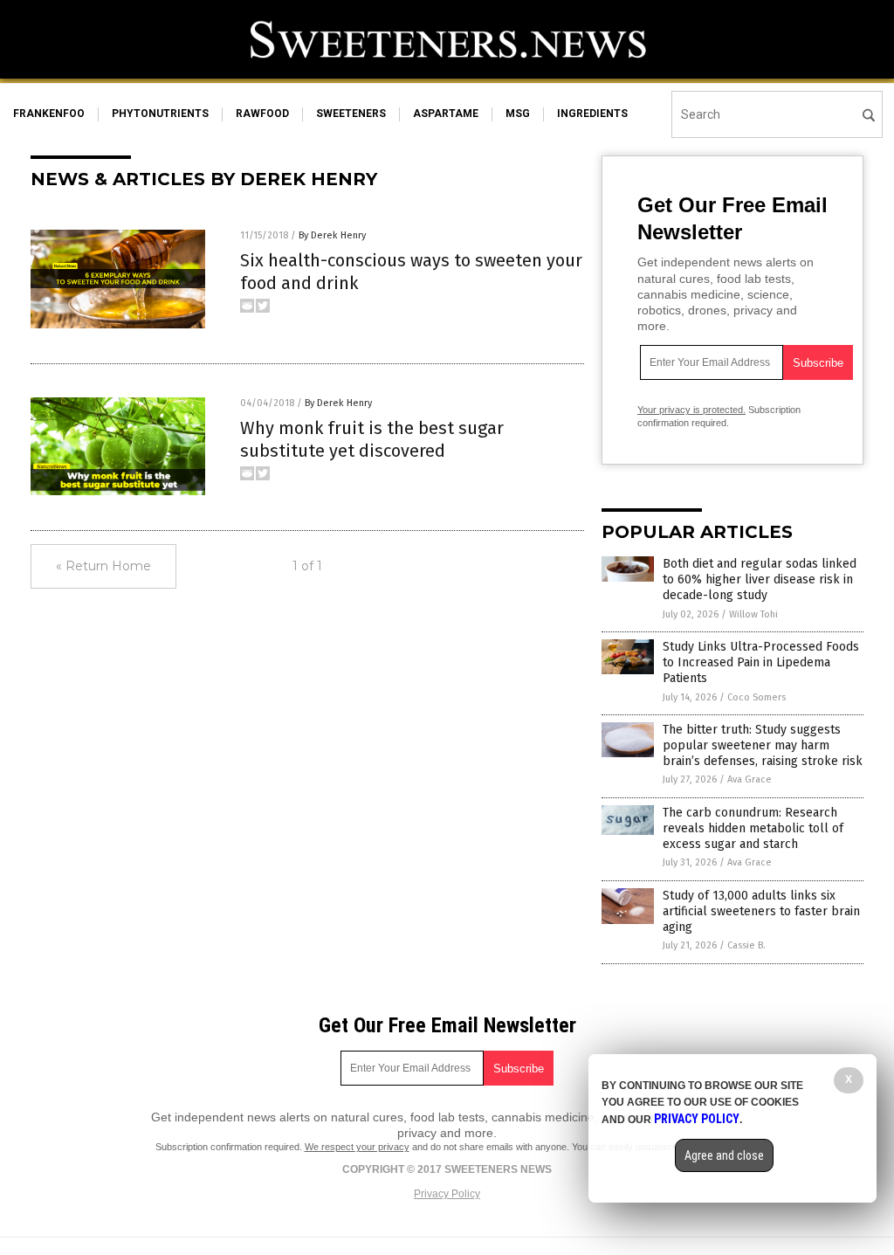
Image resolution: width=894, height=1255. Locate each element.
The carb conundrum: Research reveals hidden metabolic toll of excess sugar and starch (753, 828)
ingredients (592, 113)
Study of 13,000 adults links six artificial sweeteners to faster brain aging (761, 911)
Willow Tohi (753, 614)
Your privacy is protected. (691, 409)
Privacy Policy (447, 1194)
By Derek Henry (332, 235)
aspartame (445, 113)
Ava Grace (749, 779)
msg (517, 113)
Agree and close (724, 1155)
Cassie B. (746, 945)
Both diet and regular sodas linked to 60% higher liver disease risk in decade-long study (759, 579)
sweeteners (351, 113)
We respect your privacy (357, 1146)
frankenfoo (49, 113)
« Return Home (103, 566)
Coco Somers (756, 697)
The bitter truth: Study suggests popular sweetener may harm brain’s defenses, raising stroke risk (763, 745)
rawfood (262, 113)
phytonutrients (160, 113)
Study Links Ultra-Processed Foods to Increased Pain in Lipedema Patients (761, 662)
